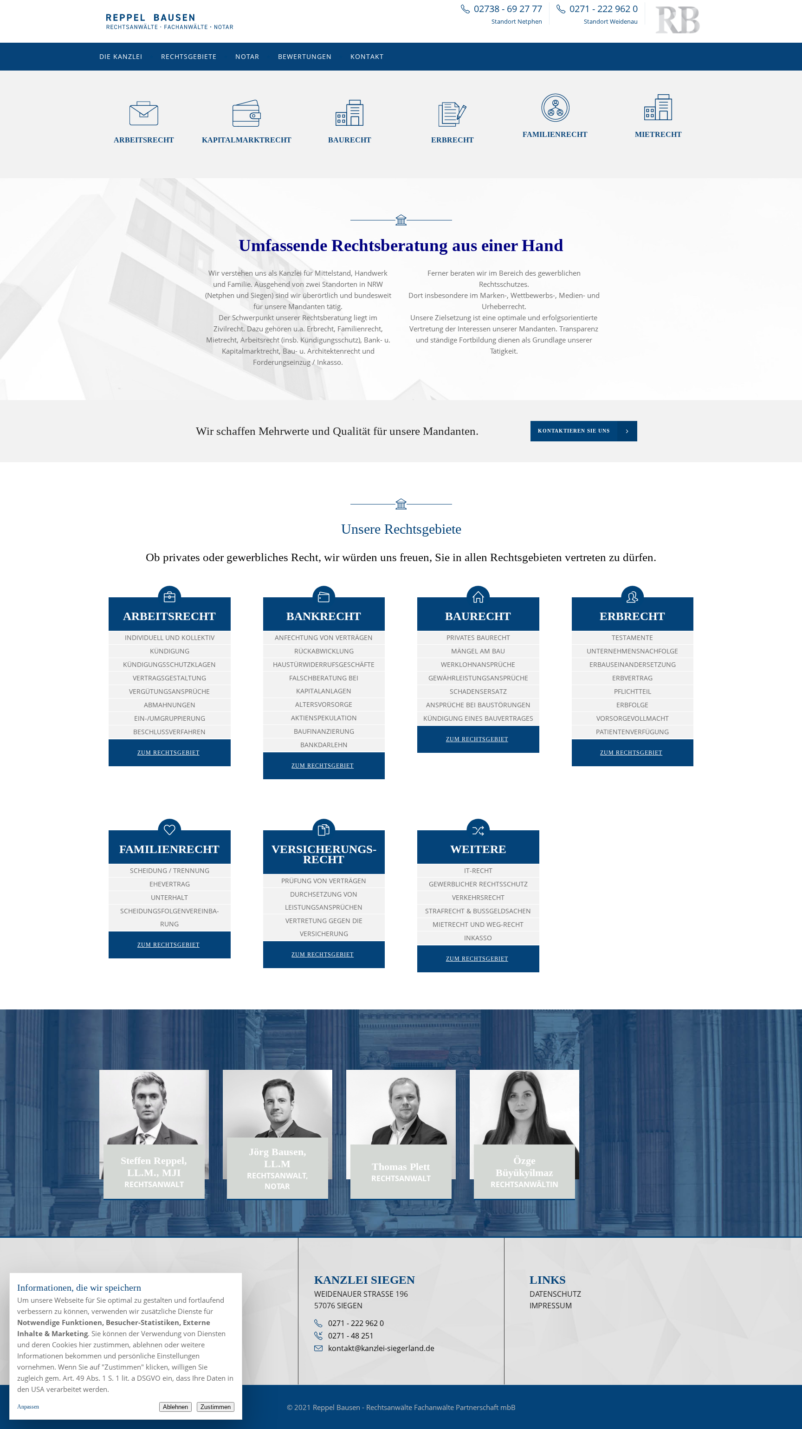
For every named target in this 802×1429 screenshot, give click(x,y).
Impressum (551, 1305)
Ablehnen (175, 1406)
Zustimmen (215, 1406)
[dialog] (125, 1346)
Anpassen (28, 1407)
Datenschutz (555, 1294)
